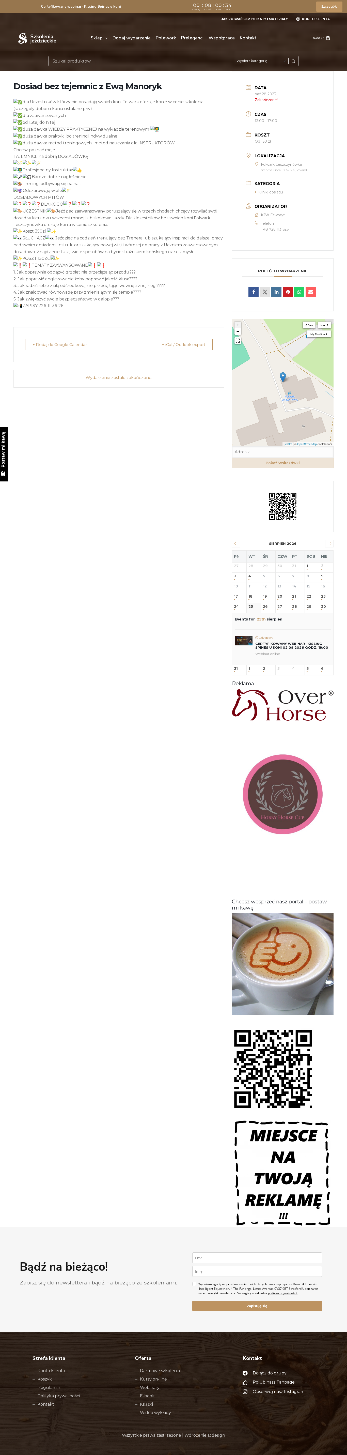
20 (279, 596)
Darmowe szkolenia (160, 1370)
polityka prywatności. (282, 1293)
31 (236, 668)
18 (250, 596)
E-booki (147, 1395)
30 (323, 606)
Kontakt (248, 38)
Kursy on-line (153, 1379)
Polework (166, 38)
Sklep (97, 38)
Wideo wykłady (155, 1412)
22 (309, 596)
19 (265, 596)
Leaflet (288, 444)
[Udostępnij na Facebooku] (253, 292)
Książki (146, 1404)
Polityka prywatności (59, 1395)
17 (236, 596)
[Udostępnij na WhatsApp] (299, 292)
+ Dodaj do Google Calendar (60, 344)
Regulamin (49, 1387)
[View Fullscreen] (237, 340)
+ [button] (237, 324)
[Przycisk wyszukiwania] (293, 61)
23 (323, 596)
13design (216, 1435)
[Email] (311, 292)
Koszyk (45, 1379)
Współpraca (222, 38)
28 (294, 606)
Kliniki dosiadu (270, 192)
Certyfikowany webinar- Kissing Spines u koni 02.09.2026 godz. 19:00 (291, 646)
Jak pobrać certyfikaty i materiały (254, 19)
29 (309, 606)
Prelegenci (192, 38)
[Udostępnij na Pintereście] (288, 292)
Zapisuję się (257, 1306)
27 (279, 606)
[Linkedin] (276, 292)
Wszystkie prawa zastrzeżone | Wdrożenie (165, 1435)
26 (265, 606)
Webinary (150, 1387)
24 (236, 606)
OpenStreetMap (307, 444)
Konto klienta (51, 1370)
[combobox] (141, 61)
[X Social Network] (265, 292)
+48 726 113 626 (275, 229)
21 (294, 596)
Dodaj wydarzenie (132, 38)
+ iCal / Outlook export (183, 344)
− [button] (237, 331)
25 (250, 606)
